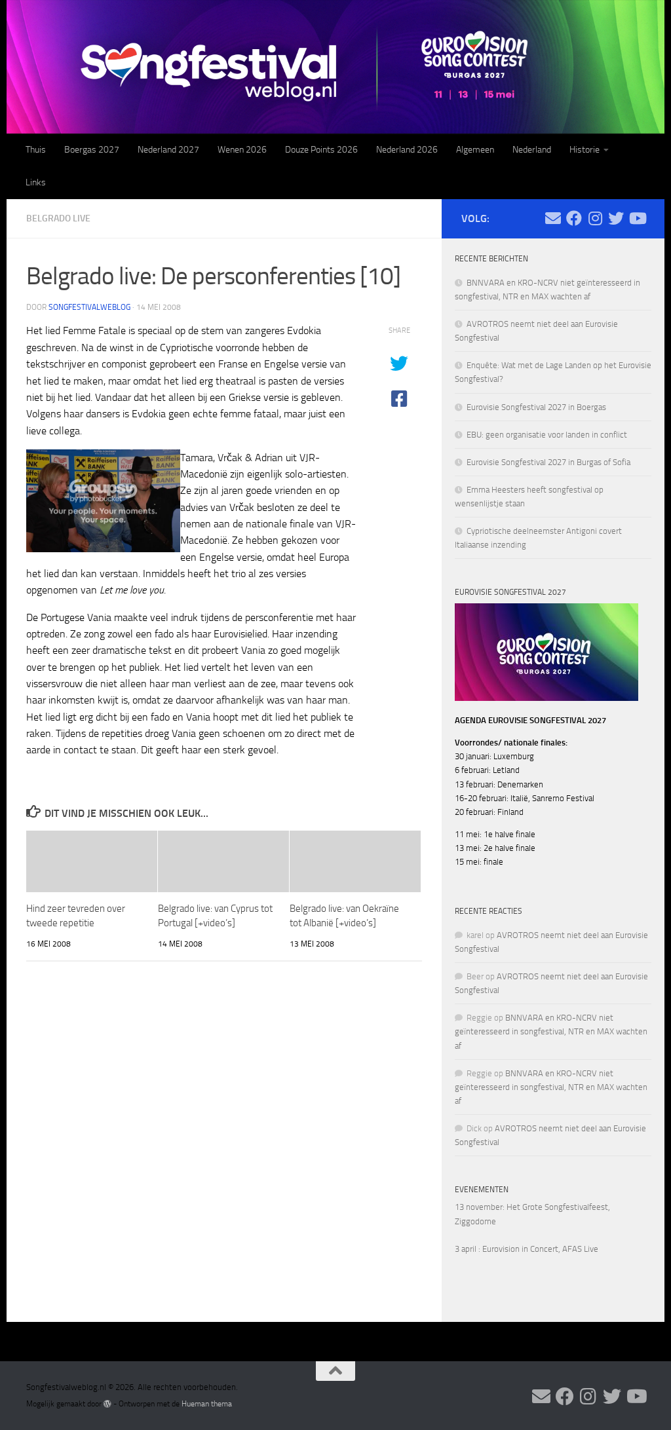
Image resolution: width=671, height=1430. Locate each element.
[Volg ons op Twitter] (616, 218)
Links (36, 182)
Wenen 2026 (242, 149)
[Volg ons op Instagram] (595, 218)
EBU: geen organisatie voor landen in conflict (547, 435)
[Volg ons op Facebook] (574, 218)
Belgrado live (58, 218)
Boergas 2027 (91, 149)
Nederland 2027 (168, 149)
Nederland (531, 149)
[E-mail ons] (553, 218)
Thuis (36, 149)
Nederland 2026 (407, 149)
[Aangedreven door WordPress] (107, 1404)
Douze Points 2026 (321, 149)
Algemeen (475, 149)
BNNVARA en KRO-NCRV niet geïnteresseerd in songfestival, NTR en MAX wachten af (551, 1031)
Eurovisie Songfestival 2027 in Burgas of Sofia (548, 462)
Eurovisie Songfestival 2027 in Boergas (536, 407)
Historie (584, 149)
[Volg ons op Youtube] (637, 218)
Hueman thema (207, 1403)
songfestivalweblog (89, 307)
